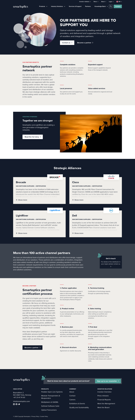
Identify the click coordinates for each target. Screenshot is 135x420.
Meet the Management (106, 403)
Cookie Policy (44, 416)
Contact (117, 6)
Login (110, 1)
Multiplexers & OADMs (49, 402)
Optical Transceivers (49, 410)
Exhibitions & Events (77, 403)
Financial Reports (104, 399)
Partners (88, 6)
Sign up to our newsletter (107, 381)
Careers (72, 399)
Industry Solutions (57, 6)
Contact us (66, 42)
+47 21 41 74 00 (19, 397)
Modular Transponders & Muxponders (50, 396)
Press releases (103, 395)
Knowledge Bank (100, 6)
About (103, 1)
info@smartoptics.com (21, 401)
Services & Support (75, 6)
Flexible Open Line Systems (52, 392)
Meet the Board (103, 407)
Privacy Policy (35, 416)
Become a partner (84, 42)
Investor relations (84, 1)
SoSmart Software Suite (50, 406)
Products (42, 6)
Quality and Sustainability (79, 407)
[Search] (110, 6)
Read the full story (32, 137)
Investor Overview (104, 392)
